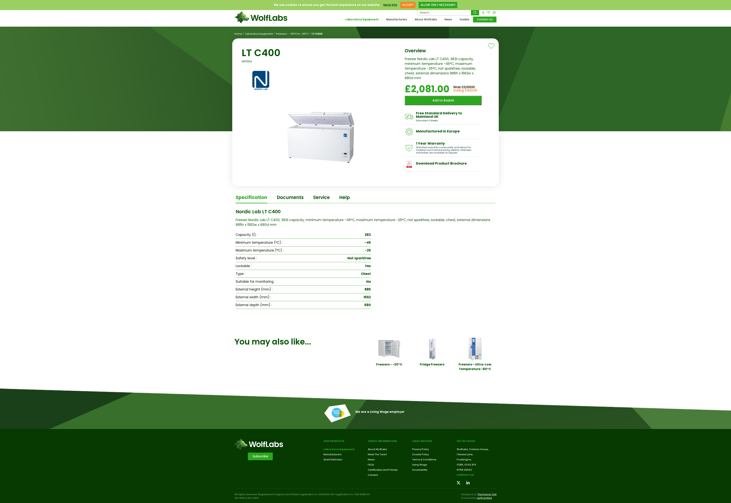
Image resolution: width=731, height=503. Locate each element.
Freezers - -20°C (389, 364)
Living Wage (419, 464)
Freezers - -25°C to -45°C (292, 33)
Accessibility (419, 470)
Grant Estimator (332, 459)
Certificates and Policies (383, 470)
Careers (373, 475)
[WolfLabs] (266, 17)
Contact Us (485, 19)
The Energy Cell (486, 494)
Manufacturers (396, 19)
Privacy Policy (420, 449)
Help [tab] (344, 197)
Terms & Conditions (424, 459)
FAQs (371, 464)
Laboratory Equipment (362, 19)
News (448, 19)
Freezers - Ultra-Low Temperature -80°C (475, 366)
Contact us (465, 475)
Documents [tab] (290, 197)
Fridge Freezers (432, 364)
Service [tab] (321, 197)
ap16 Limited (484, 498)
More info (390, 5)
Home (238, 33)
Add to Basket (443, 100)
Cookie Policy (420, 454)
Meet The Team (377, 454)
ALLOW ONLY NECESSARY (438, 5)
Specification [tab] (251, 197)
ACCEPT (408, 5)
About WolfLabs (426, 19)
